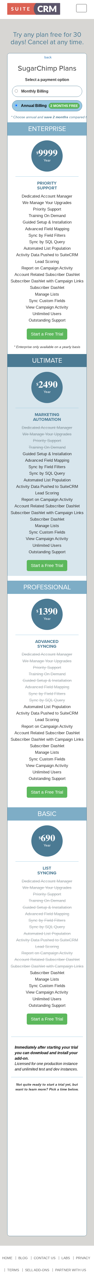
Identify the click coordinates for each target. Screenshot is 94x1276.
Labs (65, 1258)
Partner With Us (70, 1270)
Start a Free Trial (47, 334)
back (48, 57)
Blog (23, 1258)
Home (7, 1258)
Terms (13, 1270)
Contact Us (44, 1258)
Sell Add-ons (37, 1270)
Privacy (83, 1258)
